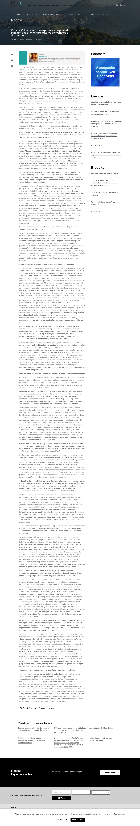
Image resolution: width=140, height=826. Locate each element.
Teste (89, 5)
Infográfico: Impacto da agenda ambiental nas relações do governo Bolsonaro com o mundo (104, 183)
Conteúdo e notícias (59, 5)
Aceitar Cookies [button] (77, 819)
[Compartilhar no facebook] (12, 60)
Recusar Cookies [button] (62, 819)
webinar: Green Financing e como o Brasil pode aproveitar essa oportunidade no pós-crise (106, 123)
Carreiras (73, 5)
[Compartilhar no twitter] (12, 54)
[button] (110, 772)
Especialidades (44, 5)
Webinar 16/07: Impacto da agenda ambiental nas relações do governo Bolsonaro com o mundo (104, 135)
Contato (82, 5)
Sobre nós (32, 5)
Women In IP (95, 145)
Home (13, 14)
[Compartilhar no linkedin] (12, 66)
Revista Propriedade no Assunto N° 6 (104, 173)
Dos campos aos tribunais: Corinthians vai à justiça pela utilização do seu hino (33, 729)
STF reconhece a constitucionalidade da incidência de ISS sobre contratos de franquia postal (70, 730)
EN (108, 5)
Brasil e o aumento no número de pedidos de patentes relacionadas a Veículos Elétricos (32, 740)
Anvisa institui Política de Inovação (103, 728)
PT (100, 5)
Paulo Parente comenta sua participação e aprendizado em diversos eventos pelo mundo (106, 155)
